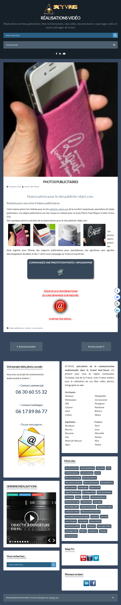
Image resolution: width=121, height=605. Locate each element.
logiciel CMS (95, 487)
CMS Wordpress (72, 473)
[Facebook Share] (117, 290)
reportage (97, 502)
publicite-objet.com (58, 209)
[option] (31, 518)
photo (78, 497)
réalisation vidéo (72, 511)
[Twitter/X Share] (117, 303)
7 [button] (25, 542)
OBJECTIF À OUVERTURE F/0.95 (30, 527)
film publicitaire (107, 482)
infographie (83, 487)
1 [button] (10, 542)
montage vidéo (89, 492)
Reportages (37, 495)
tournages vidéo (104, 526)
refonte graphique (98, 497)
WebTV (83, 531)
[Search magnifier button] (115, 35)
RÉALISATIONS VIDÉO (60, 17)
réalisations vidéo (105, 507)
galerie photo (71, 487)
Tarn (83, 526)
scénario (94, 516)
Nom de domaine (104, 492)
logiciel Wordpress (73, 492)
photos (28, 328)
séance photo (37, 328)
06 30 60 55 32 (31, 392)
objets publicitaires (17, 328)
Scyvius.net (53, 598)
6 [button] (23, 542)
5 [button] (20, 542)
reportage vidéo (72, 507)
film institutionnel (91, 482)
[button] (49, 540)
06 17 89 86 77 (31, 411)
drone (97, 473)
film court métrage (73, 478)
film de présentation (73, 482)
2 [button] (13, 542)
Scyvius (27, 186)
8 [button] (28, 542)
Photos (36, 186)
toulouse (91, 526)
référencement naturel (90, 511)
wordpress (93, 531)
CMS (108, 468)
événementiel (71, 536)
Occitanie (69, 497)
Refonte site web (72, 502)
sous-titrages (71, 521)
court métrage (87, 473)
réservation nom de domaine (77, 516)
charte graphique (87, 468)
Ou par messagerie (31, 424)
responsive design (88, 507)
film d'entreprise (89, 478)
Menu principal (12, 45)
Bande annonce (72, 468)
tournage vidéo (71, 531)
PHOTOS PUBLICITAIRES (60, 182)
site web (104, 516)
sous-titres (83, 521)
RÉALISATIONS (25, 495)
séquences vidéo (72, 526)
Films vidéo (12, 495)
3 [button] (15, 542)
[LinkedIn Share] (117, 310)
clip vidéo (100, 468)
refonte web (86, 502)
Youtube (103, 531)
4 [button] (18, 542)
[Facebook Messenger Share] (117, 297)
